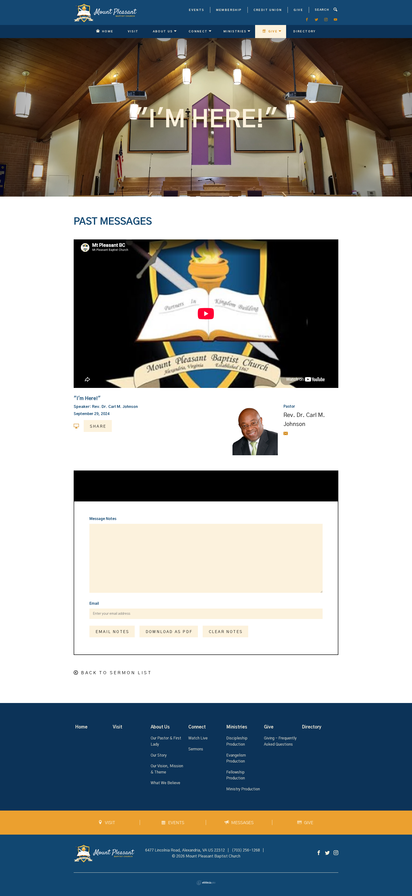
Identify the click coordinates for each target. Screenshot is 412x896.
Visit (133, 31)
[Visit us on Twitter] (327, 853)
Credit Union (267, 10)
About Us (163, 31)
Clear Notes (226, 632)
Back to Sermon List (116, 673)
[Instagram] (326, 19)
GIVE (298, 10)
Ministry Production (243, 789)
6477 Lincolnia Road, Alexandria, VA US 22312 (185, 850)
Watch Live (198, 738)
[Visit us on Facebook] (318, 853)
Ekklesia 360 (206, 882)
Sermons (195, 749)
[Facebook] (307, 19)
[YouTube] (335, 19)
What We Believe (165, 783)
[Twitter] (316, 19)
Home (107, 31)
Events (196, 10)
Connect (198, 31)
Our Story (159, 755)
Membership (229, 10)
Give (273, 31)
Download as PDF (169, 632)
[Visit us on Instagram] (336, 853)
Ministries (235, 31)
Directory (304, 31)
